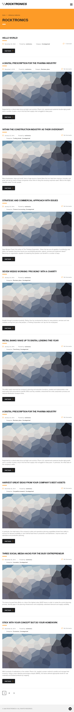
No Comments (68, 69)
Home (3, 15)
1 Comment (68, 44)
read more (8, 51)
